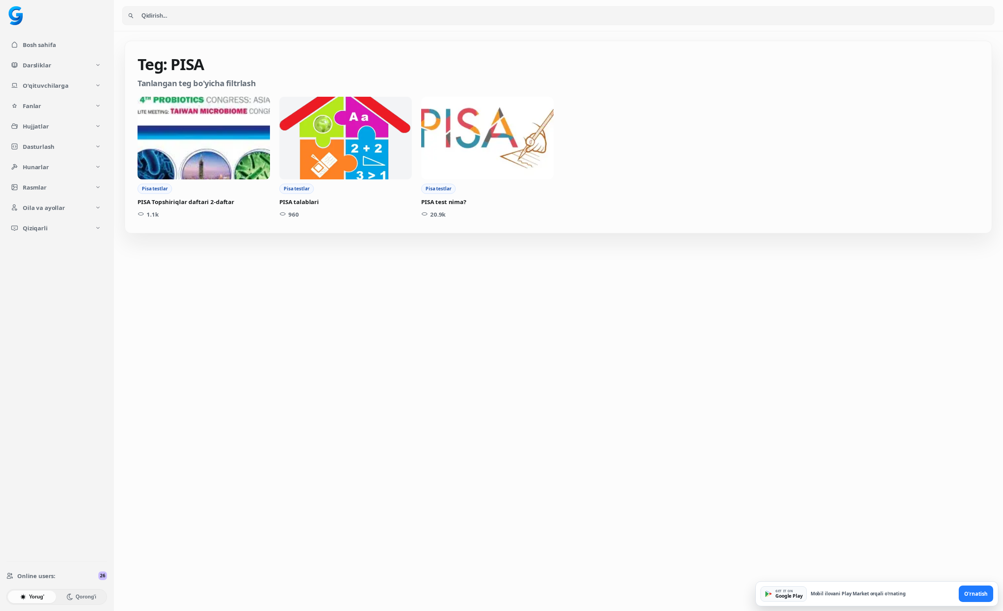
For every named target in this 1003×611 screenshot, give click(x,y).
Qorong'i (86, 597)
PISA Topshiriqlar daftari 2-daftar (186, 202)
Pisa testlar (155, 188)
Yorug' (36, 597)
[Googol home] (15, 15)
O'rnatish (976, 593)
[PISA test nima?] (487, 138)
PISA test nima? (443, 202)
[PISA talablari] (345, 138)
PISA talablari (299, 202)
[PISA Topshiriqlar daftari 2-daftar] (204, 138)
